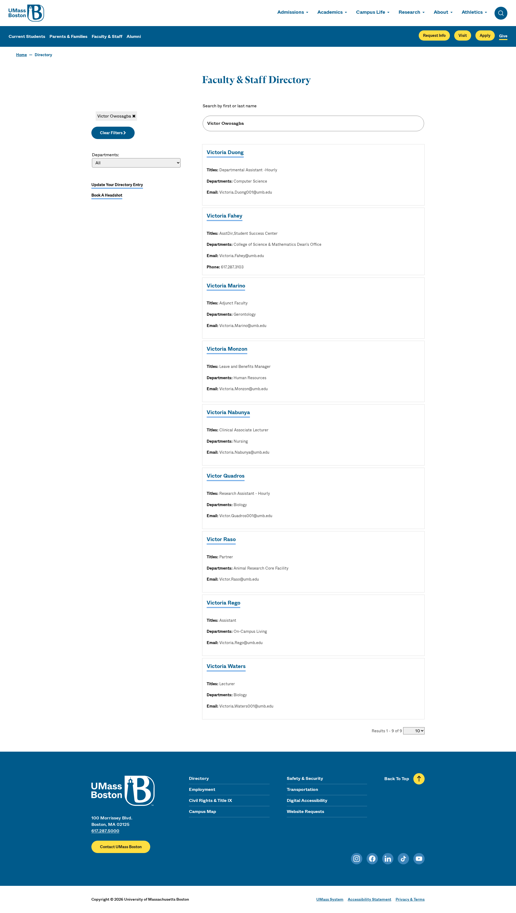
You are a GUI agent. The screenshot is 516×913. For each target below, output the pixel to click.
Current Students (27, 36)
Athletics (472, 12)
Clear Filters (111, 133)
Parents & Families (68, 36)
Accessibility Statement (369, 899)
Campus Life (370, 12)
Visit (462, 35)
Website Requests (305, 811)
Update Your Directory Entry (117, 184)
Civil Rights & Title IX (210, 800)
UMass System (329, 899)
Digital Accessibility (307, 800)
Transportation (302, 789)
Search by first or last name (230, 106)
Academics (330, 12)
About (441, 12)
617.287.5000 (105, 831)
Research (409, 12)
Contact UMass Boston (121, 847)
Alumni (134, 36)
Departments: (105, 155)
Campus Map (202, 811)
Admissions (290, 12)
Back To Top (396, 779)
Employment (202, 789)
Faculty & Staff (107, 36)
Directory (199, 778)
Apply (485, 35)
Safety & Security (305, 778)
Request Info (434, 35)
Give (503, 36)
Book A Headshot (106, 195)
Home (21, 55)
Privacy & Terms (410, 899)
